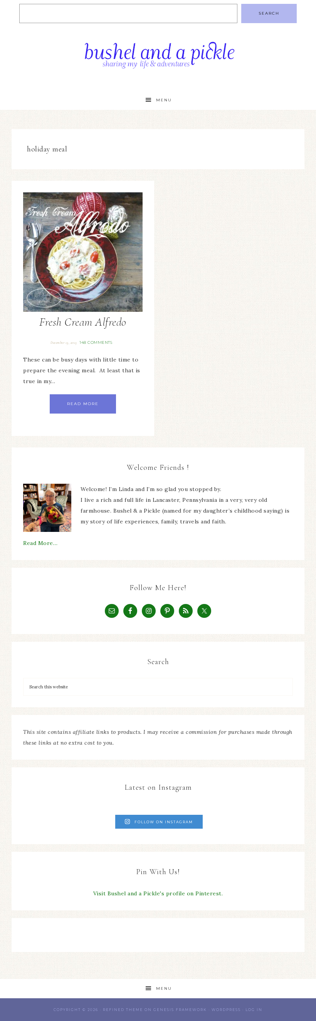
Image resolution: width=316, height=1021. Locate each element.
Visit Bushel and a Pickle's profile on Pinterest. (158, 893)
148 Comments (95, 342)
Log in (253, 1010)
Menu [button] (164, 100)
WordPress (226, 1010)
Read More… (40, 543)
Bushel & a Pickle (158, 59)
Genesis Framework (180, 1010)
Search (269, 13)
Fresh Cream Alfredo (82, 322)
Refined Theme (123, 1010)
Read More (83, 403)
